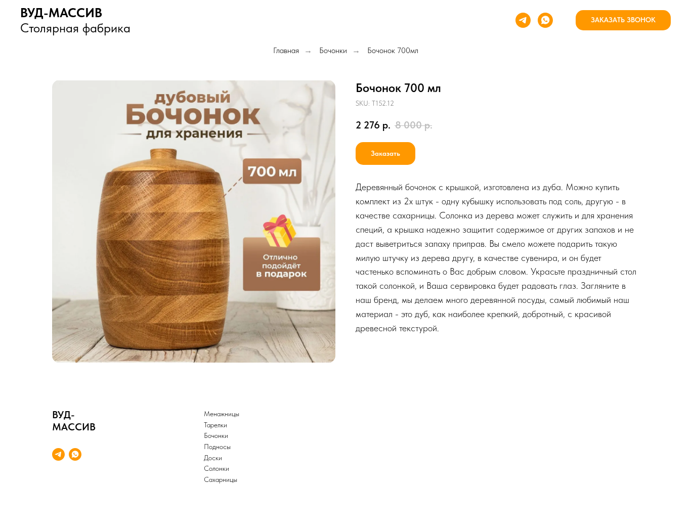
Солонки (216, 468)
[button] (623, 20)
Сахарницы (220, 479)
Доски (213, 458)
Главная (286, 50)
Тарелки (215, 425)
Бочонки (333, 50)
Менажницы (221, 414)
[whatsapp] (545, 20)
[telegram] (523, 20)
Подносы (217, 446)
